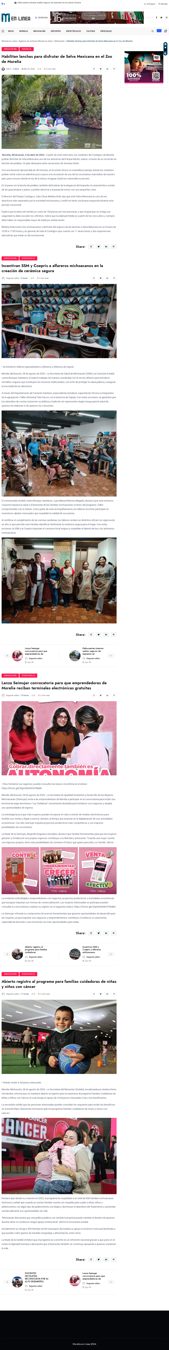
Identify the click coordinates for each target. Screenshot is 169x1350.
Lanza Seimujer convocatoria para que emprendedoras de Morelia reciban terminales (54, 2)
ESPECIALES (106, 31)
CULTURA (90, 31)
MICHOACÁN (39, 31)
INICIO (11, 31)
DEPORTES (56, 31)
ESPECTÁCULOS (73, 31)
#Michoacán (10, 49)
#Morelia (26, 49)
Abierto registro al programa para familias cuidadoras (36, 949)
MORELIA (23, 31)
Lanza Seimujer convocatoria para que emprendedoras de (36, 651)
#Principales (28, 258)
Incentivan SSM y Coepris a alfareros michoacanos (92, 949)
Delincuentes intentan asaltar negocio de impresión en (93, 651)
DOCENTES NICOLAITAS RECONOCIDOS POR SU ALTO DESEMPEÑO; (36, 1277)
